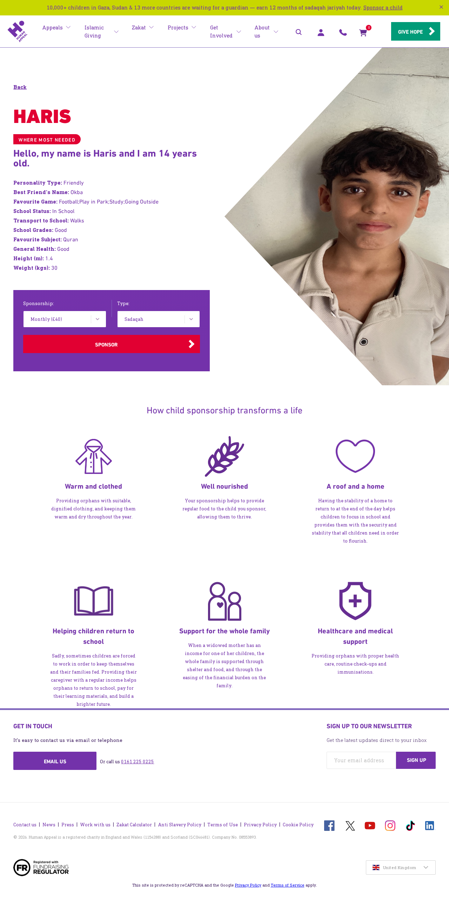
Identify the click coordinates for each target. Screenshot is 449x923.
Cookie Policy (298, 825)
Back (20, 87)
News (48, 825)
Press (67, 825)
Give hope (410, 32)
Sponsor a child (383, 7)
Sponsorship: (38, 303)
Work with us (95, 825)
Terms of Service (287, 885)
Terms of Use (222, 825)
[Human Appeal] (17, 31)
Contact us (24, 825)
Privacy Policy (260, 825)
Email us (55, 761)
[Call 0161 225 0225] (343, 34)
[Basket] (363, 34)
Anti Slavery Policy (179, 825)
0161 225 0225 (137, 762)
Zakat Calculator (134, 825)
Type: (123, 303)
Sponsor (106, 345)
